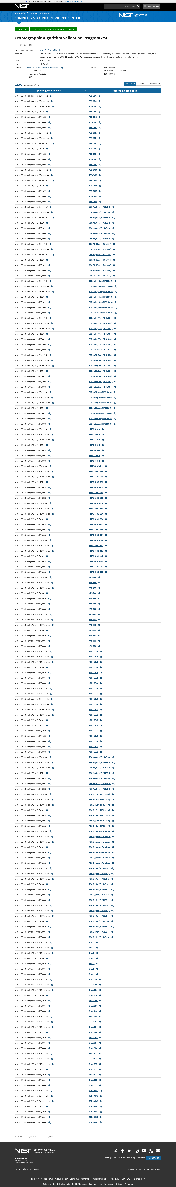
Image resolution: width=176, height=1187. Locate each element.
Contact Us (19, 1169)
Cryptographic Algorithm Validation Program (54, 29)
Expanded (142, 83)
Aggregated (155, 83)
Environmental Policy (136, 1179)
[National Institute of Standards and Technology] (35, 1150)
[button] (50, 96)
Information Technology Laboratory (32, 13)
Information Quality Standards (74, 1184)
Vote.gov (129, 1184)
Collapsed (130, 83)
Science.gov (109, 1184)
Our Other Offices (32, 1169)
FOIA (123, 1179)
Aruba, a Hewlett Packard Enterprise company (46, 67)
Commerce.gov (95, 1184)
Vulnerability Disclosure (91, 1179)
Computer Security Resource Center (47, 18)
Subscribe (154, 1158)
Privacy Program (61, 1179)
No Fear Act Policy (111, 1179)
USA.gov (119, 1184)
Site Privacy (34, 1179)
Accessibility (46, 1179)
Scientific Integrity (51, 1184)
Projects (22, 29)
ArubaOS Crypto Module (50, 50)
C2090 (18, 85)
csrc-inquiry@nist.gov (152, 1169)
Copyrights (74, 1179)
